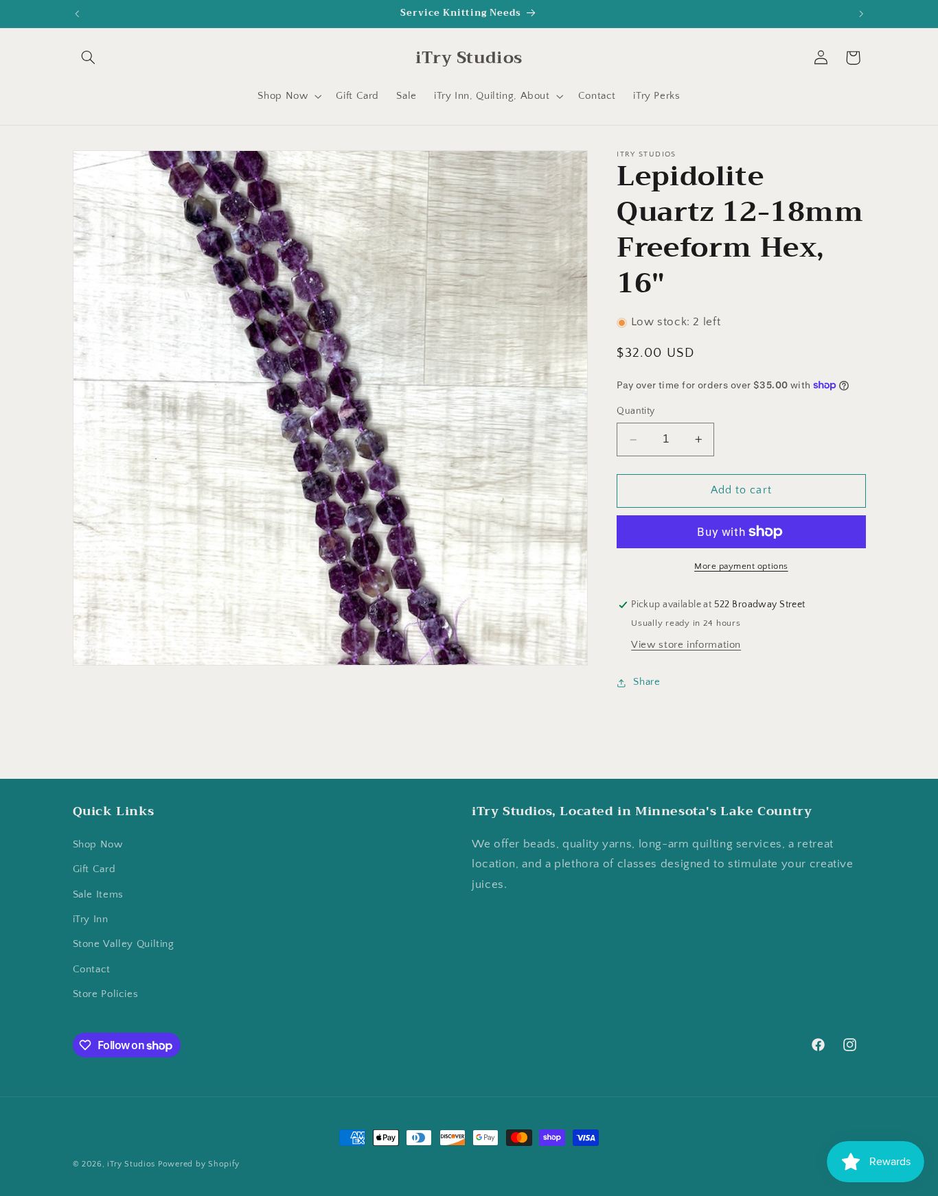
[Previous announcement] (77, 13)
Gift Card (94, 869)
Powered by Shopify (199, 1164)
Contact (92, 968)
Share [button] (646, 682)
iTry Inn (90, 919)
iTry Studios (131, 1164)
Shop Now (98, 844)
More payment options (741, 566)
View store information (686, 645)
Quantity (635, 411)
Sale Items (98, 894)
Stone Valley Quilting (123, 944)
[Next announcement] (861, 13)
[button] (88, 57)
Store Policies (106, 994)
